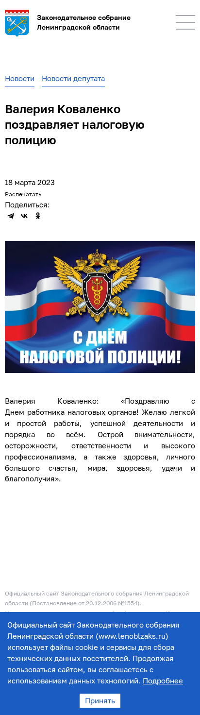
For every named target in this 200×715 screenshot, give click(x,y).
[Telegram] (11, 215)
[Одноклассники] (38, 215)
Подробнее (163, 680)
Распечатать (23, 194)
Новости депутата (73, 78)
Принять (100, 700)
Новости (19, 78)
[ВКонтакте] (24, 215)
